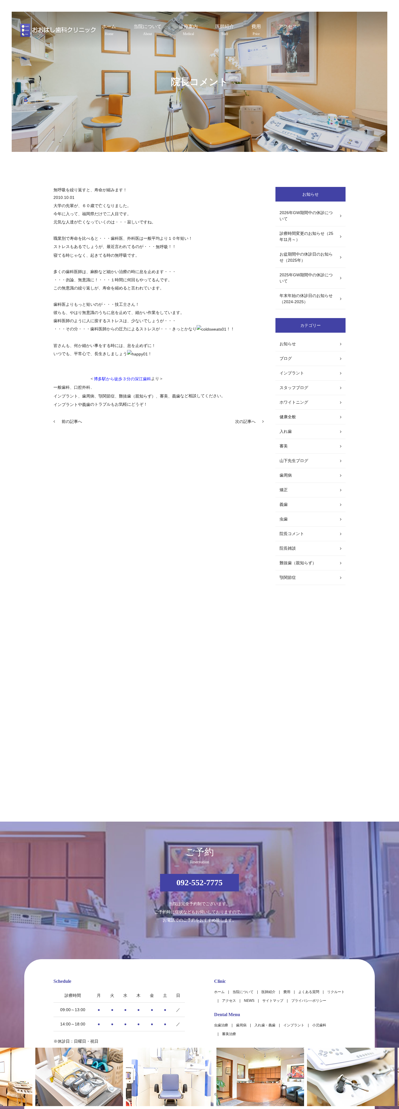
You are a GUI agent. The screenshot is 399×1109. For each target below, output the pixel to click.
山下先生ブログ (294, 460)
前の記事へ (72, 421)
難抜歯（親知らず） (298, 562)
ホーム (109, 30)
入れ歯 (286, 431)
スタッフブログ (294, 387)
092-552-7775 (199, 882)
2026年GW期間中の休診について (306, 215)
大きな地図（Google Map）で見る (314, 1036)
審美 (284, 446)
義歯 (284, 504)
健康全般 (288, 416)
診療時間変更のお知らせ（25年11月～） (306, 236)
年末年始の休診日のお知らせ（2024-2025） (306, 298)
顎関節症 (288, 577)
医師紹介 (224, 30)
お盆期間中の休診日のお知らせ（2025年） (306, 257)
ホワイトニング (294, 402)
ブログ (286, 358)
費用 (256, 30)
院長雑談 (288, 548)
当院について (147, 30)
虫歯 (284, 519)
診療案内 (188, 30)
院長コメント (292, 533)
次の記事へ (245, 421)
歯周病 (286, 475)
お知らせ (288, 343)
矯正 (284, 489)
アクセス (287, 30)
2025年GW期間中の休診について (306, 278)
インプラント (65, 404)
